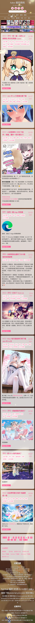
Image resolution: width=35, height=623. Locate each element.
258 (21, 540)
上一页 (5, 537)
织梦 (4, 600)
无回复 (4, 46)
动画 (23, 99)
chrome (9, 600)
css (8, 598)
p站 (20, 344)
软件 (17, 15)
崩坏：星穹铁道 (16, 414)
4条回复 (18, 298)
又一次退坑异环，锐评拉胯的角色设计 (17, 584)
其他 (25, 15)
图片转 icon (5, 557)
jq (32, 600)
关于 (25, 18)
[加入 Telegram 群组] (12, 8)
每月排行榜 (5, 347)
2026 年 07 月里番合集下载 (17, 567)
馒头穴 (29, 137)
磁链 (4, 101)
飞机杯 (25, 137)
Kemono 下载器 (25, 554)
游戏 (21, 15)
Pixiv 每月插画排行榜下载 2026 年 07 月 (17, 573)
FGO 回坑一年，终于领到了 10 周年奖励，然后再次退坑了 (17, 575)
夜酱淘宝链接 (6, 197)
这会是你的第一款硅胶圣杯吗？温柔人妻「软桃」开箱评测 (17, 578)
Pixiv (8, 18)
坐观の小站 (17, 551)
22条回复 (23, 215)
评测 (21, 137)
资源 (11, 101)
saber (4, 44)
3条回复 (4, 501)
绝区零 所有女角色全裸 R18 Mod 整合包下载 (17, 571)
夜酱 (14, 137)
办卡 (10, 260)
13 (15, 540)
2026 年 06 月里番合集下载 (17, 580)
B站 (20, 600)
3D (8, 596)
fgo (25, 41)
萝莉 (26, 498)
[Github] (19, 8)
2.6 (9, 296)
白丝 (20, 498)
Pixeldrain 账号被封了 (21, 613)
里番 (14, 101)
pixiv (16, 344)
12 (11, 540)
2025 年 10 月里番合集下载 (17, 96)
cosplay (11, 598)
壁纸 (17, 498)
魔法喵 (17, 18)
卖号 (10, 414)
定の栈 (11, 551)
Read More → (6, 88)
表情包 (11, 44)
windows (23, 600)
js (33, 589)
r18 (16, 99)
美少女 (10, 347)
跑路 (17, 260)
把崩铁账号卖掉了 (18, 411)
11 (8, 540)
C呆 (10, 41)
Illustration (11, 344)
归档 (22, 18)
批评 (14, 215)
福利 (7, 101)
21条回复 (5, 140)
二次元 (10, 137)
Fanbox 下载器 (15, 554)
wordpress (4, 598)
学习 (13, 15)
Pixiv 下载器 (5, 554)
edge (10, 215)
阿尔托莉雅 (17, 44)
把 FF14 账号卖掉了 (14, 453)
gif (28, 41)
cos (28, 600)
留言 (29, 18)
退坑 (4, 416)
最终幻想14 (18, 456)
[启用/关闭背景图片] (15, 8)
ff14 (10, 456)
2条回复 (4, 459)
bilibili (26, 600)
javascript (13, 593)
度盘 (27, 593)
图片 (26, 344)
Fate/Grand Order (19, 41)
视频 (11, 596)
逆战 (17, 598)
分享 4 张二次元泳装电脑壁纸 (17, 582)
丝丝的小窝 (25, 551)
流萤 (22, 414)
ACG (9, 15)
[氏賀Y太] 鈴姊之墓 (22, 615)
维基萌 (4, 551)
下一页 (25, 540)
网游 (14, 596)
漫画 (31, 600)
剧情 (8, 298)
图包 (14, 598)
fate (13, 41)
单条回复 (18, 101)
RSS (5, 18)
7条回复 (21, 260)
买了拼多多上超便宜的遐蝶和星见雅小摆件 (17, 576)
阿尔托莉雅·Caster (25, 44)
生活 (13, 260)
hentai (12, 99)
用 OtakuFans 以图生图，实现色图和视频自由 (17, 569)
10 (31, 537)
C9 (16, 596)
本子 (19, 598)
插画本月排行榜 (17, 395)
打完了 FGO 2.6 (18, 293)
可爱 (14, 498)
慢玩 (18, 137)
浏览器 (17, 215)
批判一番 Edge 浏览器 (15, 212)
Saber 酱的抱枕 (17, 2)
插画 (30, 344)
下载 (8, 44)
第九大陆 (30, 596)
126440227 (11, 524)
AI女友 (13, 18)
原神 (22, 598)
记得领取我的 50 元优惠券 (10, 199)
